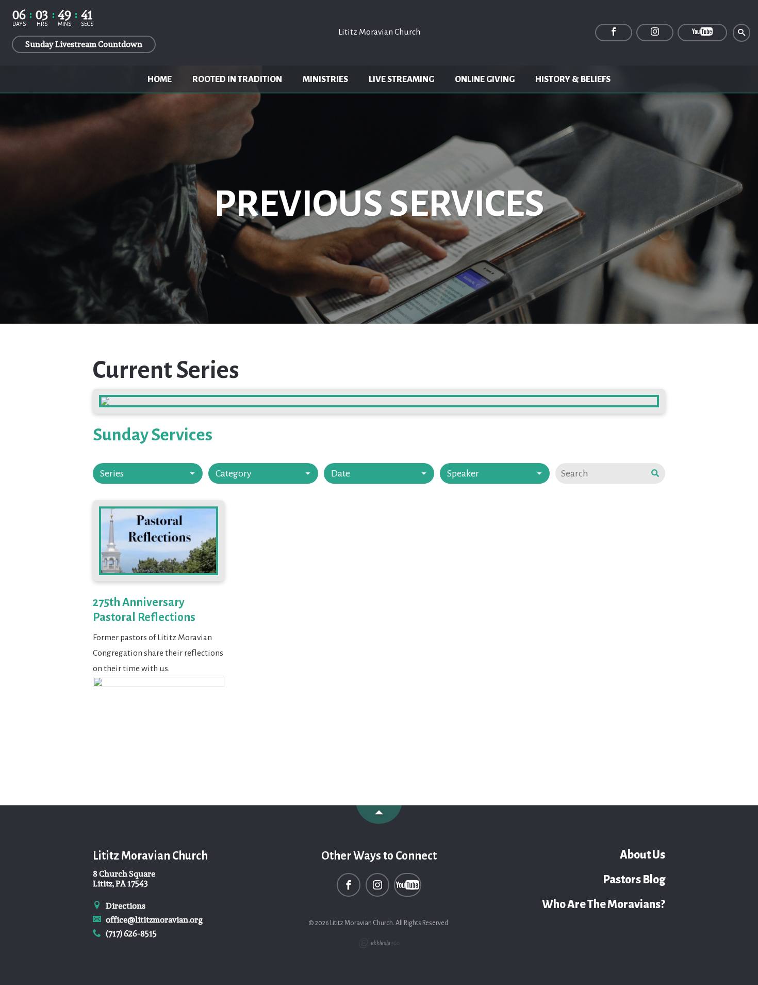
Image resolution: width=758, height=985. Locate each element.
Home (159, 79)
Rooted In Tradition (237, 79)
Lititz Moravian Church (379, 32)
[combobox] (148, 473)
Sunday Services (152, 434)
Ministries (325, 79)
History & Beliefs (573, 79)
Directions (124, 905)
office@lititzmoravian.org (153, 919)
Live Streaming (401, 79)
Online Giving (485, 79)
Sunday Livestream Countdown (83, 44)
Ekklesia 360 (379, 943)
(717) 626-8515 (130, 933)
